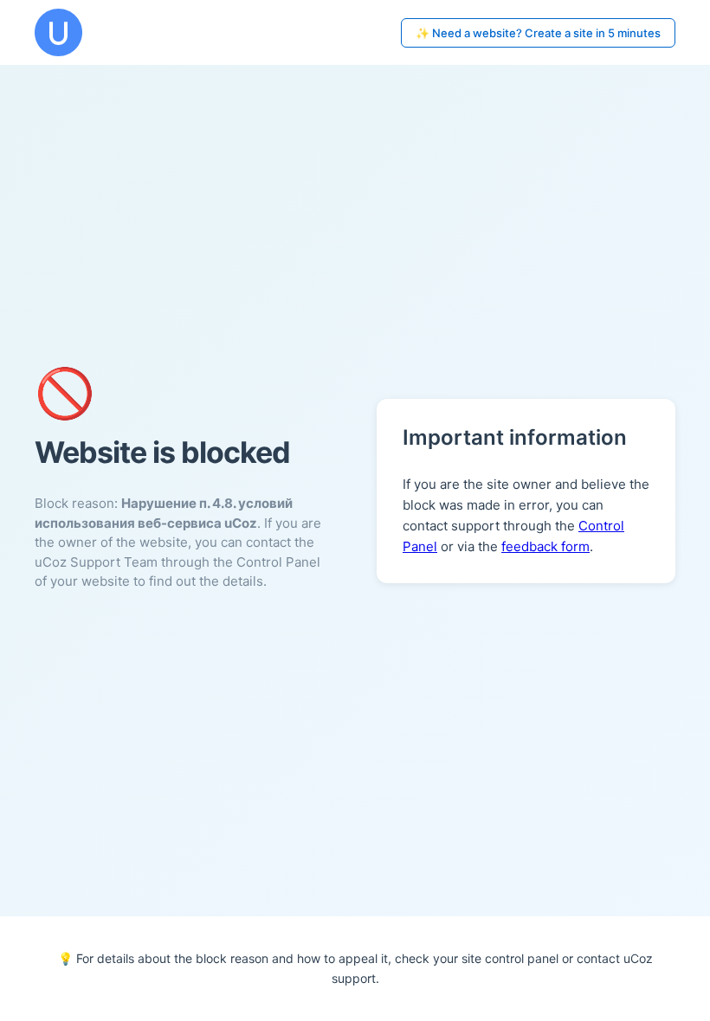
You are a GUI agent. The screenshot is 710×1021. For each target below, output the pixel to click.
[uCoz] (58, 32)
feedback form (545, 546)
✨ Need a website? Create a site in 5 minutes (538, 33)
